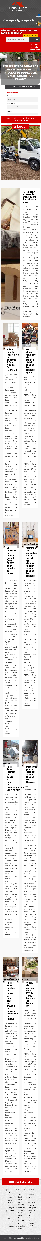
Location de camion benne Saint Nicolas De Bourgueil (11, 1199)
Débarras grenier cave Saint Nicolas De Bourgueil (21, 1197)
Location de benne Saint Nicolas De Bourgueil (11, 1218)
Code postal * (12, 103)
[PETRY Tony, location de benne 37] (16, 6)
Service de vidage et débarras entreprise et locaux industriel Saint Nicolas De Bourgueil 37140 (31, 1211)
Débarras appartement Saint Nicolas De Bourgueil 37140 (21, 1215)
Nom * (9, 96)
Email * (9, 112)
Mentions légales (32, 1238)
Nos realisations (30, 36)
